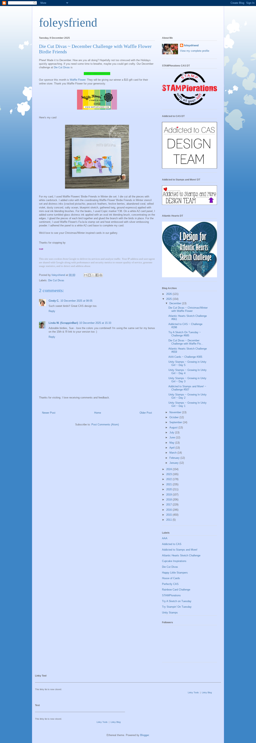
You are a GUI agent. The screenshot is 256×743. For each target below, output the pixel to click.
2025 (169, 298)
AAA (164, 538)
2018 (169, 499)
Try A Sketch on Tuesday (176, 601)
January (174, 462)
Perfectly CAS (170, 584)
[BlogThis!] (89, 275)
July (172, 432)
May (172, 442)
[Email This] (86, 275)
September (176, 422)
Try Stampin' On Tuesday (177, 606)
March (173, 452)
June (172, 437)
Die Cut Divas (62, 67)
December (175, 303)
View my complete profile (194, 50)
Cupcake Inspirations (174, 561)
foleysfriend (68, 22)
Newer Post (48, 412)
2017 (169, 504)
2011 (169, 519)
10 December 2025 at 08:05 (76, 300)
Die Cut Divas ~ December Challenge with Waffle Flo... (185, 342)
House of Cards (171, 578)
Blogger (144, 735)
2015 (169, 514)
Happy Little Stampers (175, 572)
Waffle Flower (77, 79)
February (174, 457)
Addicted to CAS (171, 544)
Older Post (146, 412)
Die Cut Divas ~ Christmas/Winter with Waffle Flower (188, 309)
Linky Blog (207, 692)
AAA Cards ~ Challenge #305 (185, 356)
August (173, 427)
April (172, 447)
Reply (52, 311)
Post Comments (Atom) (105, 424)
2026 (169, 293)
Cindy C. (54, 300)
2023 (169, 474)
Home (97, 412)
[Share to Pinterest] (101, 275)
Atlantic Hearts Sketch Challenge (181, 555)
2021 (169, 484)
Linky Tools (193, 692)
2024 (169, 469)
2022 (169, 479)
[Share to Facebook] (97, 275)
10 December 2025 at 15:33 (95, 322)
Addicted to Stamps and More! (179, 549)
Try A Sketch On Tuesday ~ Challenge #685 (184, 334)
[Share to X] (93, 275)
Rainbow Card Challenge (176, 589)
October (174, 417)
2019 (169, 494)
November (175, 412)
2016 (169, 509)
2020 (169, 489)
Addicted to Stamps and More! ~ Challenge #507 (187, 388)
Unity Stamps (170, 612)
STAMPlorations (171, 595)
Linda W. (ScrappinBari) (63, 322)
